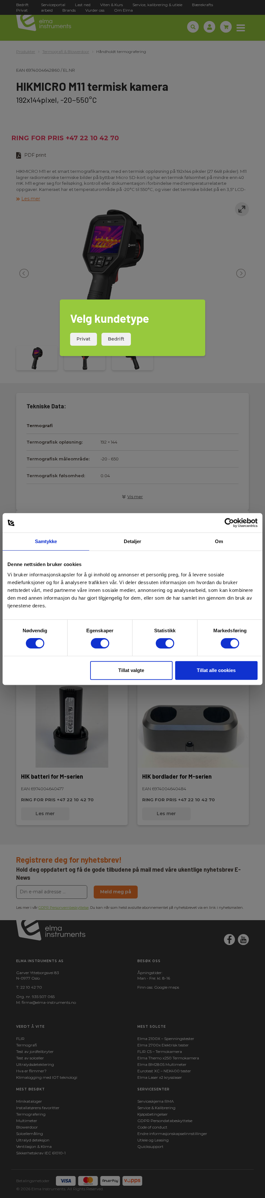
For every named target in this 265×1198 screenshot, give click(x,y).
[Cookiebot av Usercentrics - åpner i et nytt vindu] (229, 523)
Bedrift (116, 339)
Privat (83, 339)
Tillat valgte (131, 670)
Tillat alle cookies (216, 670)
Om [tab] (219, 541)
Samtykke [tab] (46, 541)
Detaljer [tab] (133, 541)
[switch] (100, 643)
